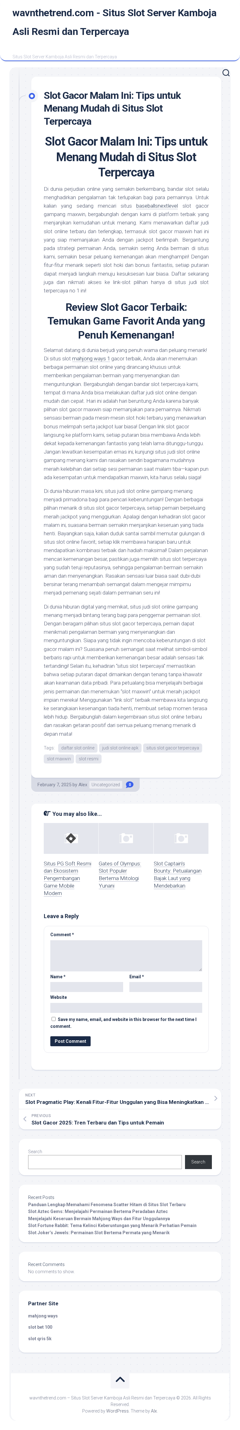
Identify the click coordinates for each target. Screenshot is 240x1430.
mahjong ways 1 (91, 358)
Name (58, 976)
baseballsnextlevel (157, 206)
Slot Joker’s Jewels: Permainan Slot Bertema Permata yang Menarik (99, 1232)
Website (58, 997)
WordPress (117, 1410)
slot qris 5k (40, 1338)
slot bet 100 (40, 1327)
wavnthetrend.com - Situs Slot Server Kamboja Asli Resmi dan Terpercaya (114, 22)
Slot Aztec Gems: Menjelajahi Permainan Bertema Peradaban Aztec (98, 1211)
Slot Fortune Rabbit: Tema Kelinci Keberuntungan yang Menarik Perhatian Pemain (112, 1225)
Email (136, 976)
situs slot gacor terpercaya (172, 747)
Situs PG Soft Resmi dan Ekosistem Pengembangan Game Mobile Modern (67, 878)
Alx (154, 1410)
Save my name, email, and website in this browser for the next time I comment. (123, 1023)
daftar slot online (77, 747)
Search (35, 1151)
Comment (62, 934)
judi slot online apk (120, 747)
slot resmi (88, 758)
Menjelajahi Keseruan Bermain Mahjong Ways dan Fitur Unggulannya (99, 1218)
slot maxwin (59, 758)
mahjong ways (43, 1315)
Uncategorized (106, 784)
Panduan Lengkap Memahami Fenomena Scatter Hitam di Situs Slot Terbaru (107, 1204)
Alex (82, 784)
